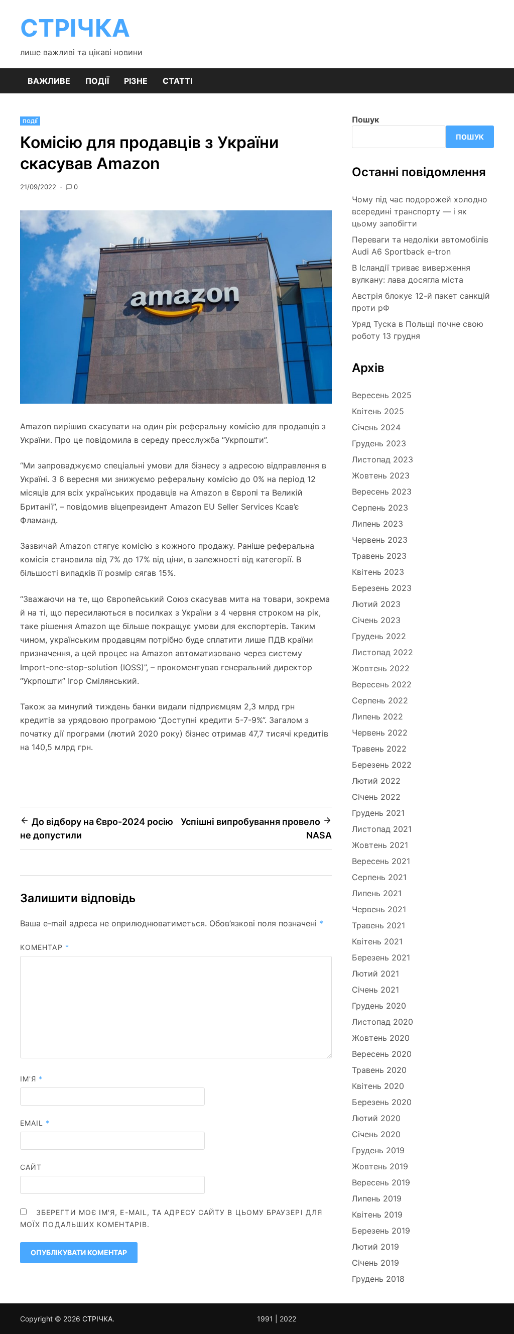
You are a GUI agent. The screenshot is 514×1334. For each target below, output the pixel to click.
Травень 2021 (378, 925)
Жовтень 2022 (381, 668)
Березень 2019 (381, 1231)
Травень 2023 (379, 556)
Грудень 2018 (378, 1279)
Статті (177, 81)
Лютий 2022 (376, 781)
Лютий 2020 (376, 1118)
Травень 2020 (379, 1070)
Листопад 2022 (382, 652)
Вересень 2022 (382, 684)
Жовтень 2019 (380, 1166)
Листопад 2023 (382, 459)
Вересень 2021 (381, 861)
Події (97, 81)
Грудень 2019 (378, 1150)
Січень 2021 (375, 990)
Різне (136, 81)
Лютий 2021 (375, 973)
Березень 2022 (382, 765)
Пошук (365, 119)
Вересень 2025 (382, 395)
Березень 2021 (381, 957)
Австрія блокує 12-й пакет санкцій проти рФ (421, 302)
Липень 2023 (377, 524)
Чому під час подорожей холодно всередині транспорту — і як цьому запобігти (419, 211)
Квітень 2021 (377, 941)
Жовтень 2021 (380, 845)
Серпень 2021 (379, 877)
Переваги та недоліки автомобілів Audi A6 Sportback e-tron (420, 245)
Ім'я (31, 1078)
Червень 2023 (380, 540)
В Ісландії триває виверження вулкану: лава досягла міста (411, 274)
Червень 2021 (379, 909)
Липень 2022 (377, 716)
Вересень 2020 (382, 1054)
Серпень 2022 (380, 700)
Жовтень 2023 (381, 475)
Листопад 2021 (382, 829)
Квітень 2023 (378, 572)
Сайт (31, 1167)
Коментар (44, 947)
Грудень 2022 (379, 636)
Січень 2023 (376, 620)
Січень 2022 (376, 797)
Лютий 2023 (376, 604)
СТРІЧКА (75, 28)
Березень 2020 (382, 1102)
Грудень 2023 (379, 443)
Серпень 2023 (380, 508)
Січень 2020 (376, 1134)
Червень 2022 (380, 732)
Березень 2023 (382, 588)
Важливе (49, 81)
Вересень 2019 (381, 1182)
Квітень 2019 (377, 1214)
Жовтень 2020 (381, 1038)
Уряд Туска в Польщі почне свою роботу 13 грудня (417, 330)
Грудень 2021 (378, 813)
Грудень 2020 (379, 1006)
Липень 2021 (377, 893)
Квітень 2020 (378, 1086)
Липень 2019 (377, 1198)
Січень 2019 (375, 1263)
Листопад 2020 (382, 1022)
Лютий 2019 (375, 1247)
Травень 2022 (379, 749)
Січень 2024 (376, 427)
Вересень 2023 (382, 492)
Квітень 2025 (378, 411)
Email (35, 1123)
